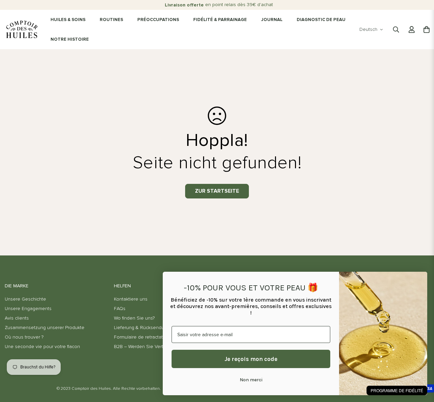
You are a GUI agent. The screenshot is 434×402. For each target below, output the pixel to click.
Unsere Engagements (28, 308)
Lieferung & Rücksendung (142, 327)
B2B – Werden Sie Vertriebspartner (151, 346)
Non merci (251, 380)
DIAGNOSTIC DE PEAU (321, 20)
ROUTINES (111, 20)
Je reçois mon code (250, 359)
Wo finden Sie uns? (134, 318)
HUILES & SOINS (68, 20)
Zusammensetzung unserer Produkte (44, 327)
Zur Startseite (217, 191)
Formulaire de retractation (142, 337)
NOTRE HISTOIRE (70, 39)
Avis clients (17, 318)
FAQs (119, 308)
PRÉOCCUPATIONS (158, 20)
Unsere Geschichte (25, 299)
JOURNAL (271, 20)
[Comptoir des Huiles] (22, 29)
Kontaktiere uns (130, 299)
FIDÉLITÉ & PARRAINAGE (220, 20)
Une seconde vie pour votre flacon (42, 346)
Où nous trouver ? (24, 337)
